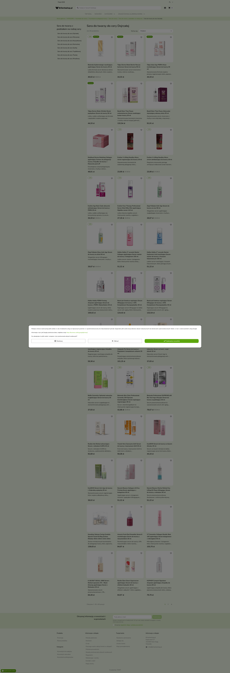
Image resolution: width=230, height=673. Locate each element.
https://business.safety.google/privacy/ (76, 332)
